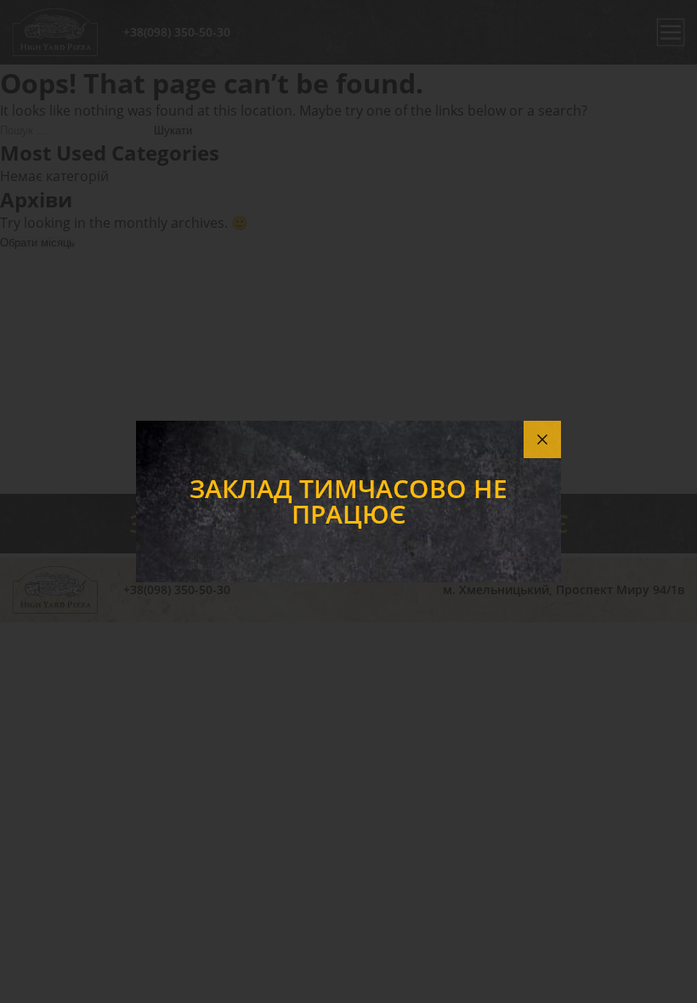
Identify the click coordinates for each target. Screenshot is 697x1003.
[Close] (542, 439)
